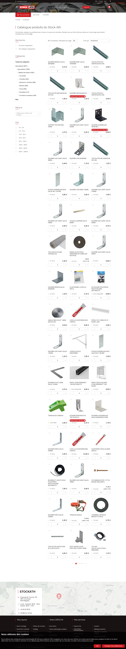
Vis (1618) (22, 76)
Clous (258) (22, 89)
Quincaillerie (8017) (21, 66)
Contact (100, 1)
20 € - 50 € (22, 138)
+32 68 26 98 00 (25, 609)
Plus (16, 99)
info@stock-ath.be (26, 613)
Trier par (86, 41)
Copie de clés (77, 626)
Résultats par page (65, 41)
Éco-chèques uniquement (27, 49)
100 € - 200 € (23, 145)
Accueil (17, 19)
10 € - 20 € (22, 134)
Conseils (46, 15)
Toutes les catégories (22, 62)
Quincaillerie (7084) (24, 69)
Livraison (96, 626)
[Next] (72, 563)
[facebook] (110, 1)
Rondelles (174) (24, 92)
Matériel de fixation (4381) (26, 72)
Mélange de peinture (100, 629)
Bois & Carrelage (21, 626)
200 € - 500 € (23, 148)
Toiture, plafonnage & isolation (58, 629)
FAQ (96, 1)
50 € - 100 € (22, 141)
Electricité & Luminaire (23, 629)
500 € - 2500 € (23, 151)
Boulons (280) (23, 85)
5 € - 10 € (22, 131)
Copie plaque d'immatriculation (78, 629)
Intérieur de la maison (39, 626)
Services (36, 15)
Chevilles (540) (24, 79)
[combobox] (67, 7)
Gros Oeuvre (52, 626)
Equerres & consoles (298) (27, 82)
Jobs (105, 1)
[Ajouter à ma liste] (49, 46)
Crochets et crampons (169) (27, 95)
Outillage (35, 629)
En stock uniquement (25, 45)
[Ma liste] (109, 7)
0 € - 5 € (21, 127)
